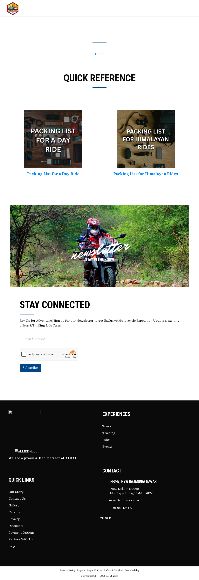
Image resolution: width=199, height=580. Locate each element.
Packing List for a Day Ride (53, 173)
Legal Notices (94, 570)
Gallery (14, 505)
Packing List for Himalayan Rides (145, 173)
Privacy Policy (67, 570)
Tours (106, 426)
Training (108, 433)
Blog (12, 546)
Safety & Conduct (114, 570)
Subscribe (30, 368)
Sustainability (132, 570)
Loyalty (14, 519)
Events (107, 446)
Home (99, 54)
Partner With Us (21, 539)
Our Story (16, 492)
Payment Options (22, 532)
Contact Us (17, 498)
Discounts (16, 526)
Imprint (81, 570)
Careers (15, 512)
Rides (106, 440)
